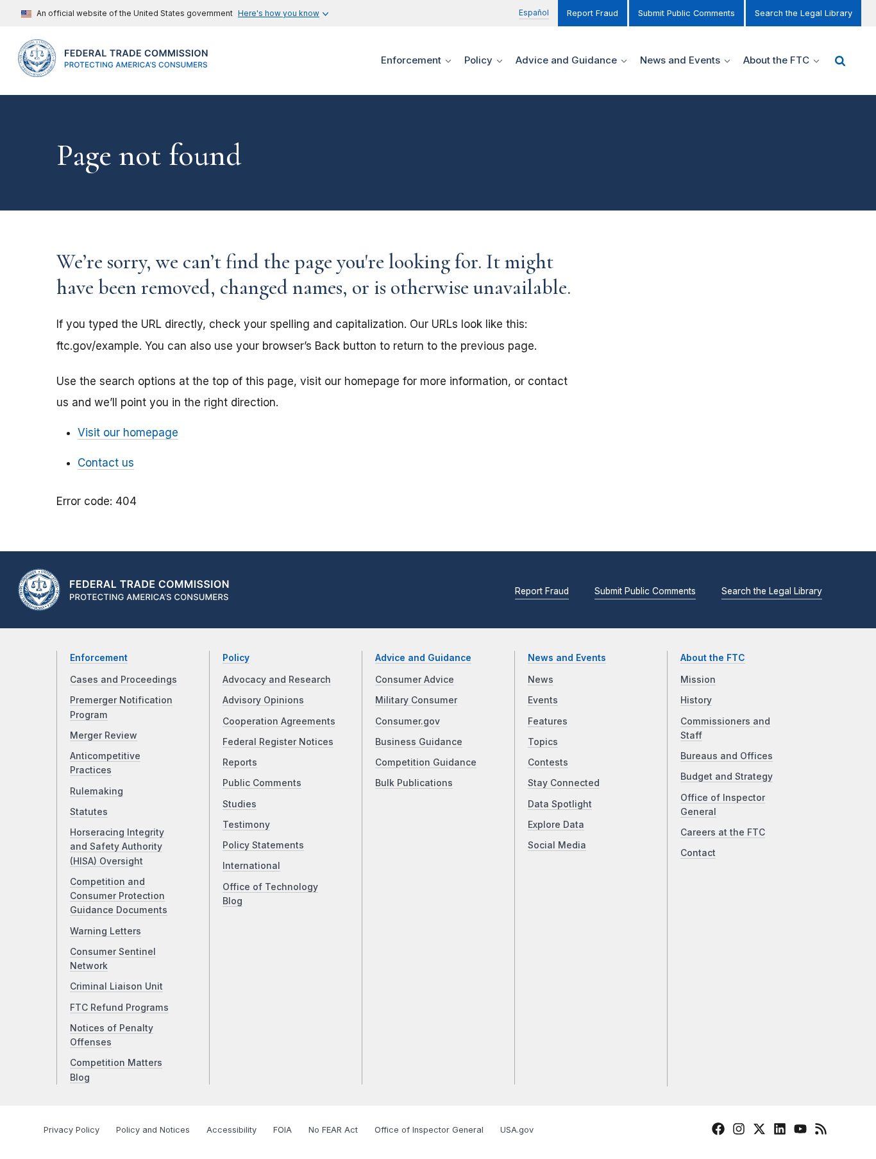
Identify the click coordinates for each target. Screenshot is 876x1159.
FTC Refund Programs (119, 1007)
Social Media (557, 845)
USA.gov (517, 1130)
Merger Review (103, 735)
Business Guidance (418, 742)
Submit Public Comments (686, 13)
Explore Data (556, 825)
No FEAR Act (333, 1130)
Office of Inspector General (429, 1130)
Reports (240, 762)
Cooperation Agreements (279, 721)
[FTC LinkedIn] (779, 1131)
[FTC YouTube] (800, 1131)
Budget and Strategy (726, 776)
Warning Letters (105, 931)
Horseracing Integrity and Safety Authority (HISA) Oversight (117, 846)
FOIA (282, 1130)
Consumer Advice (414, 679)
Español (534, 12)
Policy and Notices (153, 1130)
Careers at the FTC (722, 832)
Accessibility (231, 1130)
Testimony (246, 825)
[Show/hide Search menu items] (840, 61)
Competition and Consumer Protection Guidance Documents (118, 896)
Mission (698, 679)
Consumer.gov (407, 721)
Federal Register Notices (278, 742)
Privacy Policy (71, 1130)
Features (548, 721)
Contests (548, 762)
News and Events (567, 658)
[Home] (117, 69)
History (696, 700)
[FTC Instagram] (738, 1131)
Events (543, 700)
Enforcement (99, 658)
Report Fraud (592, 13)
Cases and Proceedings (123, 679)
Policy (236, 658)
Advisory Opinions (263, 700)
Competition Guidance (425, 762)
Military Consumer (416, 700)
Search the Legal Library (803, 13)
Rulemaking (96, 791)
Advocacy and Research (277, 679)
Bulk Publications (414, 783)
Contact (698, 853)
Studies (240, 804)
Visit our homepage (128, 432)
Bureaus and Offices (726, 756)
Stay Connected (564, 783)
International (251, 866)
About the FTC (712, 658)
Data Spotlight (560, 804)
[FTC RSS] (820, 1131)
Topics (543, 742)
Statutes (89, 812)
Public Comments (262, 783)
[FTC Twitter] (759, 1129)
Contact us (106, 462)
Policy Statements (263, 845)
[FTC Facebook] (718, 1131)
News (540, 679)
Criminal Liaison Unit (116, 986)
